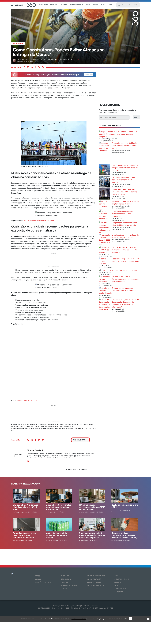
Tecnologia (54, 5)
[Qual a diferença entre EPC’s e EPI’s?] (103, 270)
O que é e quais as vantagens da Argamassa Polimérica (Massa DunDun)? (124, 535)
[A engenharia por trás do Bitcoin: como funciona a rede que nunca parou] (104, 153)
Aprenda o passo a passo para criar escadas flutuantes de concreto (24, 535)
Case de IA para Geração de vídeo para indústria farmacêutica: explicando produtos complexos (118, 134)
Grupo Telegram (94, 582)
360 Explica (18, 44)
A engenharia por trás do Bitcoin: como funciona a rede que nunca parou (124, 145)
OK (130, 619)
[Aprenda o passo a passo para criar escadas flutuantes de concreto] (26, 524)
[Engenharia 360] (25, 5)
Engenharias (43, 5)
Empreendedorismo (76, 5)
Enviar (136, 117)
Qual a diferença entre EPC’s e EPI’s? (124, 270)
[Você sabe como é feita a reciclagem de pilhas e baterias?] (59, 524)
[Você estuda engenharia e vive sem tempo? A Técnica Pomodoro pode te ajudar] (104, 260)
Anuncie (117, 585)
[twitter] (28, 67)
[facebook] (24, 67)
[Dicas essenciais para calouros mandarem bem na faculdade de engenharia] (104, 250)
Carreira (64, 5)
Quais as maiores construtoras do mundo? (39, 220)
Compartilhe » (16, 67)
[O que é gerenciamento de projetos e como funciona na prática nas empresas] (92, 524)
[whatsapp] (32, 67)
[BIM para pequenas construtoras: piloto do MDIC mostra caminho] (104, 227)
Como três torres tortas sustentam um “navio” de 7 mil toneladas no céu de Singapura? (125, 191)
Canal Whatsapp (94, 579)
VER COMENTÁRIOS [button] (80, 440)
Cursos (103, 5)
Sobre (116, 576)
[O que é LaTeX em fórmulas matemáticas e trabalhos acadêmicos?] (104, 215)
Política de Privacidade (78, 619)
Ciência (87, 5)
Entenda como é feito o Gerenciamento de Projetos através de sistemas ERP (125, 279)
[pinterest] (43, 67)
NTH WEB (110, 608)
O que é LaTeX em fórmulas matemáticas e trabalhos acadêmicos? (122, 213)
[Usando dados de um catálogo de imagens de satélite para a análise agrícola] (104, 170)
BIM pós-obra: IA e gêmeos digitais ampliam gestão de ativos (25, 507)
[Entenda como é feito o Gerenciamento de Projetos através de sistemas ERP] (104, 279)
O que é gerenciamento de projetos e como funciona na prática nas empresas (92, 535)
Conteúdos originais (43, 582)
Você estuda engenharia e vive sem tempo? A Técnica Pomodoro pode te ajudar (119, 261)
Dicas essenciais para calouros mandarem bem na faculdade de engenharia (124, 249)
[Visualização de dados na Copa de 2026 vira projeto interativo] (104, 240)
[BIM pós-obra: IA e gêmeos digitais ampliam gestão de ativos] (104, 205)
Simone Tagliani (35, 450)
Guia (110, 5)
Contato (117, 582)
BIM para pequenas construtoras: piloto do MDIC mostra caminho (92, 507)
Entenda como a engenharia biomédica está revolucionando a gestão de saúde (118, 290)
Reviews (96, 5)
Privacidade (118, 592)
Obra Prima (32, 400)
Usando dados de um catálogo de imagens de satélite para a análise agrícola (125, 167)
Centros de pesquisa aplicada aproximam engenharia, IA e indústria (123, 179)
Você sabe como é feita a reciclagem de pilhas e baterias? (57, 535)
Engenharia (65, 576)
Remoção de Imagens (122, 579)
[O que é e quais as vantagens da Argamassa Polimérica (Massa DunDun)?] (124, 524)
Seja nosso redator (95, 585)
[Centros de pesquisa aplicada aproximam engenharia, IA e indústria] (104, 182)
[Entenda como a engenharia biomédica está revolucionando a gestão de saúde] (104, 289)
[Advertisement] (53, 111)
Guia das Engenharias (96, 576)
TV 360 (37, 576)
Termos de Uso (120, 589)
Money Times (22, 400)
